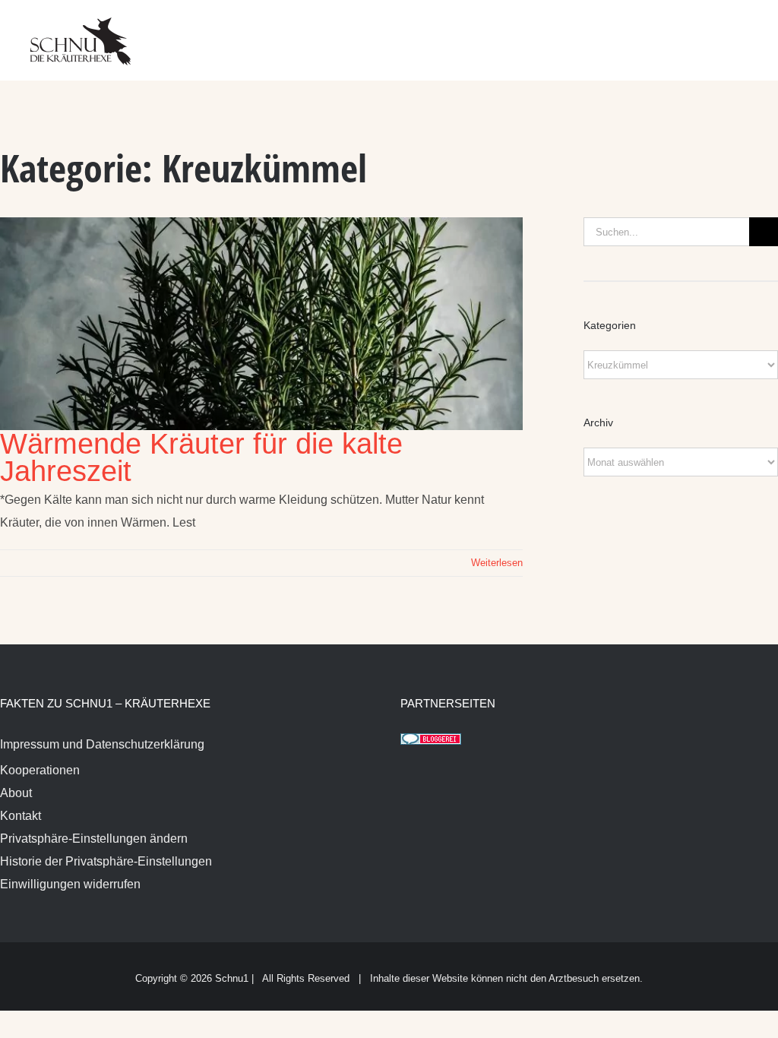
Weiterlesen (497, 562)
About (16, 792)
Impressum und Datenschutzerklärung (102, 744)
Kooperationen (40, 770)
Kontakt (20, 815)
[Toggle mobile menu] (749, 31)
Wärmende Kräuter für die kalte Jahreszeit (201, 457)
